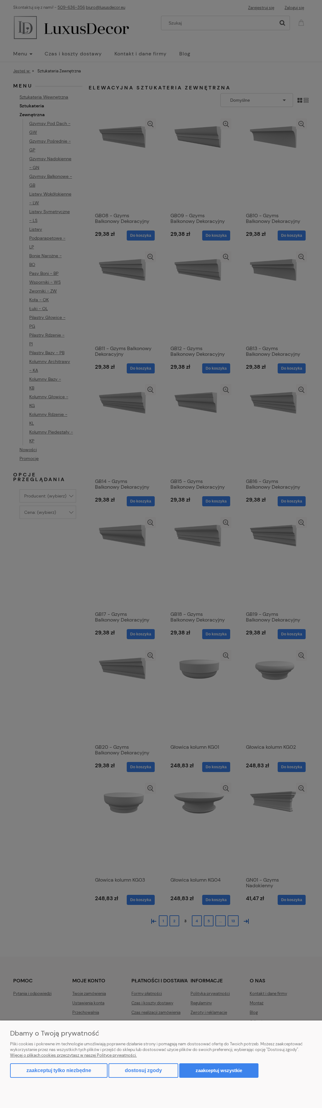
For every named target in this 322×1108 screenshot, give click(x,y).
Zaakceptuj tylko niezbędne (58, 1070)
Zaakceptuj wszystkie (219, 1070)
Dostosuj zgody (143, 1070)
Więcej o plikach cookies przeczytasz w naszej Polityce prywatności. (73, 1055)
